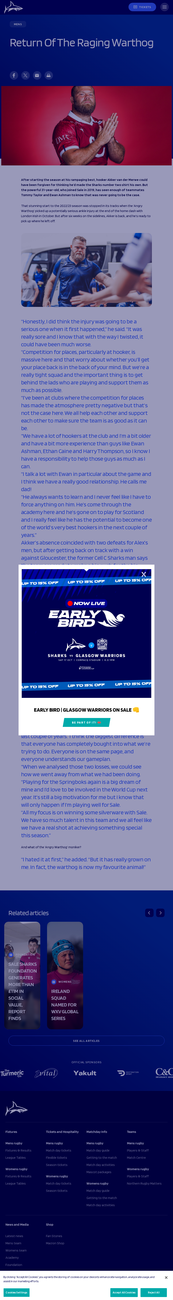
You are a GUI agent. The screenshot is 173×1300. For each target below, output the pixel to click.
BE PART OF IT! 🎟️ (86, 722)
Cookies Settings (16, 1292)
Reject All (153, 1292)
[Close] (166, 1277)
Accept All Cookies (124, 1292)
